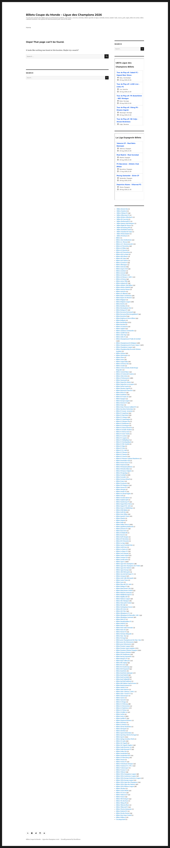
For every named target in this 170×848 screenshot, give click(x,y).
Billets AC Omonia (121, 250)
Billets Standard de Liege (124, 232)
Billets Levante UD (122, 557)
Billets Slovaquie (121, 729)
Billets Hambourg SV (122, 502)
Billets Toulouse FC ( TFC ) (124, 766)
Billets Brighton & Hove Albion (125, 318)
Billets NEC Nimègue (122, 601)
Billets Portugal (121, 638)
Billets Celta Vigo (121, 335)
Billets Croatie (120, 366)
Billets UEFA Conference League (126, 776)
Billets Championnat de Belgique (126, 343)
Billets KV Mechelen (122, 539)
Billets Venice (120, 797)
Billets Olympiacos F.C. (123, 613)
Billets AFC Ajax (121, 258)
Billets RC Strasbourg (122, 667)
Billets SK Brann (121, 722)
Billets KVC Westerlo (122, 541)
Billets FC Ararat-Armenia (124, 411)
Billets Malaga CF (121, 586)
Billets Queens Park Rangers (125, 223)
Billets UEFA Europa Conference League (128, 778)
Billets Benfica (120, 304)
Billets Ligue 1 (120, 562)
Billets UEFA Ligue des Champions (126, 782)
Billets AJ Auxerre (121, 262)
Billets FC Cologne (121, 417)
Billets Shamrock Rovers (123, 720)
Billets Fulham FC (122, 213)
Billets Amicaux (121, 267)
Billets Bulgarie (121, 320)
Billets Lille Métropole (123, 572)
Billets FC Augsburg (122, 413)
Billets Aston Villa (121, 281)
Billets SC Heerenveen (123, 706)
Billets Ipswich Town (122, 516)
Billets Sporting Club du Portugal (126, 735)
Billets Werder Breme (122, 813)
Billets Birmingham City (123, 308)
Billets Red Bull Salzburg (123, 681)
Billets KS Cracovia (122, 219)
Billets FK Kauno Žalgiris (123, 471)
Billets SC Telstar (121, 710)
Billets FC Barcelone (122, 415)
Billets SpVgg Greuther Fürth (125, 739)
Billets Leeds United (122, 555)
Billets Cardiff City (121, 333)
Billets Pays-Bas (121, 636)
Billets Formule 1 (121, 477)
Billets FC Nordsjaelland (123, 442)
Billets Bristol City (122, 209)
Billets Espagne (121, 399)
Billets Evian (120, 405)
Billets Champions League (124, 347)
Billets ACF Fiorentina (123, 252)
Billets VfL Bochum (122, 801)
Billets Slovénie (121, 731)
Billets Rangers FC (121, 658)
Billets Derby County (122, 386)
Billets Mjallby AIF (121, 597)
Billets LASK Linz (121, 547)
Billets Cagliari (120, 328)
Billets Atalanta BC (122, 283)
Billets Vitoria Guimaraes (124, 809)
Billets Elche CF (121, 392)
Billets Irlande (120, 518)
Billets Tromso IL (121, 770)
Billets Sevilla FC (121, 718)
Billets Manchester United (124, 590)
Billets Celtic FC (121, 337)
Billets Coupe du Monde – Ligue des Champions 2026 (64, 14)
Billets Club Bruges (122, 355)
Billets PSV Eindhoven (123, 654)
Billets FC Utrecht (121, 456)
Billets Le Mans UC (122, 551)
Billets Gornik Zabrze (122, 498)
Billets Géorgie (120, 489)
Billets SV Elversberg (122, 757)
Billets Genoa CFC (121, 487)
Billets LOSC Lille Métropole (124, 578)
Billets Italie (119, 522)
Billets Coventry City (122, 364)
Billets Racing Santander (123, 656)
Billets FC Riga (120, 446)
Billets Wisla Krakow (122, 234)
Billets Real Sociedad (122, 677)
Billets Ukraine (120, 788)
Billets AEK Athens (122, 256)
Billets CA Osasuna (122, 326)
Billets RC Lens (120, 665)
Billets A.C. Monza (121, 242)
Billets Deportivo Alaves (123, 382)
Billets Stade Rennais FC (123, 749)
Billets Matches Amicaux (124, 592)
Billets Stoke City (121, 751)
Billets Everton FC (121, 403)
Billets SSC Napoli (121, 743)
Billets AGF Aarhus (122, 260)
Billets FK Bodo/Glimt (123, 469)
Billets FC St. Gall (121, 450)
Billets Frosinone (121, 483)
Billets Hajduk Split (122, 500)
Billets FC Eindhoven (122, 423)
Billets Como (120, 359)
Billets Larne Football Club (124, 545)
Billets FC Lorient (121, 436)
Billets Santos (120, 698)
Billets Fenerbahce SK (123, 460)
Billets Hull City (121, 512)
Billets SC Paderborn (122, 708)
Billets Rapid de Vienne (123, 225)
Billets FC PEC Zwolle (122, 444)
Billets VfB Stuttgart (122, 799)
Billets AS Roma (121, 279)
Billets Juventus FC (122, 529)
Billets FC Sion (120, 448)
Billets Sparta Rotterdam (123, 733)
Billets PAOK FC (121, 623)
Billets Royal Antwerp (122, 685)
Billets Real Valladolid (122, 679)
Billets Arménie (121, 271)
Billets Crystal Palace (122, 372)
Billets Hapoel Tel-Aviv (123, 506)
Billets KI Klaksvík (121, 533)
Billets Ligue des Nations (123, 568)
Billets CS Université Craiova (125, 374)
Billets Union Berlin (122, 790)
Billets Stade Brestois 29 (123, 747)
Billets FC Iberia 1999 (122, 432)
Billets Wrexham (121, 236)
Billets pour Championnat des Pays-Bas (128, 640)
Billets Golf (119, 496)
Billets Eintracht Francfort (124, 390)
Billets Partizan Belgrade (123, 634)
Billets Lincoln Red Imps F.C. (125, 574)
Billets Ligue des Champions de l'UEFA (128, 566)
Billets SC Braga (121, 702)
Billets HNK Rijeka (121, 510)
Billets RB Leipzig (121, 663)
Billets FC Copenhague (123, 419)
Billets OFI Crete (121, 609)
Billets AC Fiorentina (122, 246)
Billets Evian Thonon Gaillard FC (126, 407)
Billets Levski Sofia (122, 559)
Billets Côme (120, 357)
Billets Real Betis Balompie (124, 673)
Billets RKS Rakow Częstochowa (126, 683)
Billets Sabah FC (121, 687)
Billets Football (120, 475)
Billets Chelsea (120, 353)
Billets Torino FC (121, 762)
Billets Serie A (120, 716)
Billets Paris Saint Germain (124, 628)
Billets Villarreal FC (122, 807)
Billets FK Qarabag (121, 473)
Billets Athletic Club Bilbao (124, 285)
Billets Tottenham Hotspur (124, 764)
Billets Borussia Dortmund (124, 312)
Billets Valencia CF (122, 795)
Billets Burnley (120, 324)
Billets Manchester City (123, 588)
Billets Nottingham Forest (124, 607)
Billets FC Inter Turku (122, 434)
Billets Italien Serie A (122, 524)
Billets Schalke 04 (121, 712)
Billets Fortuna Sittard (123, 479)
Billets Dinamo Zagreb (123, 388)
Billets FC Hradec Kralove (124, 430)
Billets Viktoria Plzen (122, 805)
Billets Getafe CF (121, 491)
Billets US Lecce (121, 792)
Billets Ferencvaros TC (123, 463)
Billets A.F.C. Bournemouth (124, 244)
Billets (118, 238)
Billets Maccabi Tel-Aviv (123, 584)
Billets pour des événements (125, 642)
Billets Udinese (120, 772)
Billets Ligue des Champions (125, 564)
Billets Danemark (121, 380)
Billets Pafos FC (121, 619)
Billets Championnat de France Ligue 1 (128, 345)
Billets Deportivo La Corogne (125, 384)
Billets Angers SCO (122, 269)
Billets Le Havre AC (122, 549)
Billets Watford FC (121, 811)
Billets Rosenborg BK (123, 227)
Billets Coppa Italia (122, 361)
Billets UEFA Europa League (124, 780)
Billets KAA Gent (121, 531)
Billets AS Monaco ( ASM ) (124, 277)
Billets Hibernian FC (122, 215)
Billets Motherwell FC (123, 221)
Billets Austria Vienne (123, 289)
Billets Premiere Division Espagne (126, 650)
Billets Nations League (123, 599)
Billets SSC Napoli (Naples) (124, 745)
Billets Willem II (121, 817)
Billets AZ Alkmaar (122, 293)
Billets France (120, 481)
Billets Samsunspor (122, 696)
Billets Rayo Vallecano (123, 661)
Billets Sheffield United (123, 229)
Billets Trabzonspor (122, 768)
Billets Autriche (121, 291)
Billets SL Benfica (121, 724)
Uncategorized (120, 819)
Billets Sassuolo (121, 700)
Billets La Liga (120, 543)
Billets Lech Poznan (122, 553)
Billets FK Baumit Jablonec (124, 467)
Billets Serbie (120, 714)
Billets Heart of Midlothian (124, 508)
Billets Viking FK (121, 803)
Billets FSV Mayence (122, 485)
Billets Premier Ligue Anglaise (125, 648)
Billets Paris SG (121, 630)
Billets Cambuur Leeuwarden (125, 331)
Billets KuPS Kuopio (122, 537)
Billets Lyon (119, 582)
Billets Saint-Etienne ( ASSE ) (125, 691)
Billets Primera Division (123, 652)
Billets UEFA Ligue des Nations (125, 784)
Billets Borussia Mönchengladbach (127, 314)
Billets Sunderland (122, 753)
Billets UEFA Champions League (126, 774)
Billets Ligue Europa (122, 570)
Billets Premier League (123, 646)
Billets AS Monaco (121, 275)
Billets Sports (120, 737)
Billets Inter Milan (121, 514)
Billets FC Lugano (121, 438)
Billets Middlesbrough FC (124, 595)
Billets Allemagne (121, 265)
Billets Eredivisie (121, 394)
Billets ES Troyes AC (122, 397)
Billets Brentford (121, 316)
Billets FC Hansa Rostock (124, 427)
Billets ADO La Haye (122, 254)
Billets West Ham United (123, 815)
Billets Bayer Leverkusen (123, 295)
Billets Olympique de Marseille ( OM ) (127, 615)
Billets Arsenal (120, 273)
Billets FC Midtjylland (122, 440)
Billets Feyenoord (121, 465)
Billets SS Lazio (121, 741)
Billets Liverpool (121, 576)
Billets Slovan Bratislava (123, 727)
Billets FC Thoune (121, 452)
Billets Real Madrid (122, 675)
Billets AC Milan (121, 248)
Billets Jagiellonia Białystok (124, 526)
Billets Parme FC (121, 632)
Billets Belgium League (123, 302)
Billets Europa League (122, 401)
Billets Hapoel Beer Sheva (124, 504)
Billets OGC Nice (121, 611)
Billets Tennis (120, 759)
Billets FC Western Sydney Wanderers (128, 458)
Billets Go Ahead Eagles (123, 493)
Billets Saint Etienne (122, 689)
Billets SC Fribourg (122, 704)
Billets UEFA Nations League (125, 786)
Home (28, 27)
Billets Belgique (121, 300)
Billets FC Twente (121, 454)
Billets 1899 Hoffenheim (123, 240)
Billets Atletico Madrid (123, 287)
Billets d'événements (122, 378)
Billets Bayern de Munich (124, 298)
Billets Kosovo (120, 535)
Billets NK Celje (120, 605)
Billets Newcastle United (123, 603)
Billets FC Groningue (122, 425)
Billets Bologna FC (121, 310)
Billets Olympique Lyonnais (124, 617)
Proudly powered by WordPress (70, 839)
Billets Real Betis (121, 671)
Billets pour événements (123, 644)
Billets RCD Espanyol (122, 669)
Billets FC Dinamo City (123, 421)
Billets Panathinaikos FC (123, 621)
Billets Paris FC (120, 625)
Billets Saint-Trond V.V (123, 694)
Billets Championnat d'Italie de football (128, 339)
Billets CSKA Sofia (121, 376)
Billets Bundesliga (121, 322)
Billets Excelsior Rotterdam (124, 409)
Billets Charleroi (121, 211)
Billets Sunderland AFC (123, 755)
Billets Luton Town (122, 580)
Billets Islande (120, 520)
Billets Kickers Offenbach (124, 217)
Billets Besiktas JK (121, 306)
